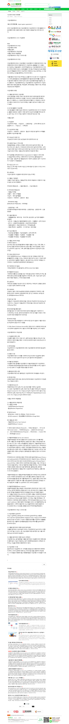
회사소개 (15, 717)
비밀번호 (51, 9)
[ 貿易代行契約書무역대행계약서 (15, 668)
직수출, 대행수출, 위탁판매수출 (15, 642)
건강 (40, 9)
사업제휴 (19, 717)
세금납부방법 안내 (12, 571)
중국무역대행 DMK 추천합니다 (15, 686)
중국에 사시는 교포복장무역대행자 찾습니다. (18, 695)
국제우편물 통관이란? (23, 623)
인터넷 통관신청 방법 (23, 580)
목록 (44, 564)
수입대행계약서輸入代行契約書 (16, 651)
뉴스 (9, 9)
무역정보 (18, 11)
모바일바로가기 (40, 720)
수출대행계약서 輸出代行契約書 (15, 660)
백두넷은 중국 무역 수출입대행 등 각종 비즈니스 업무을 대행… (31, 633)
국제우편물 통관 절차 (13, 614)
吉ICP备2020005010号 (16, 720)
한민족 (31, 9)
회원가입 (60, 9)
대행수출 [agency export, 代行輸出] (15, 677)
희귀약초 (13, 9)
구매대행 (13, 11)
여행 (27, 9)
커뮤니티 (35, 9)
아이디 (45, 9)
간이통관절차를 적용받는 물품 (15, 597)
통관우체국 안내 (11, 606)
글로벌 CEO (22, 11)
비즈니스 (18, 9)
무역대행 (9, 11)
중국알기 (23, 9)
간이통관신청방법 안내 (13, 588)
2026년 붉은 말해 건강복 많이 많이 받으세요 (17, 715)
